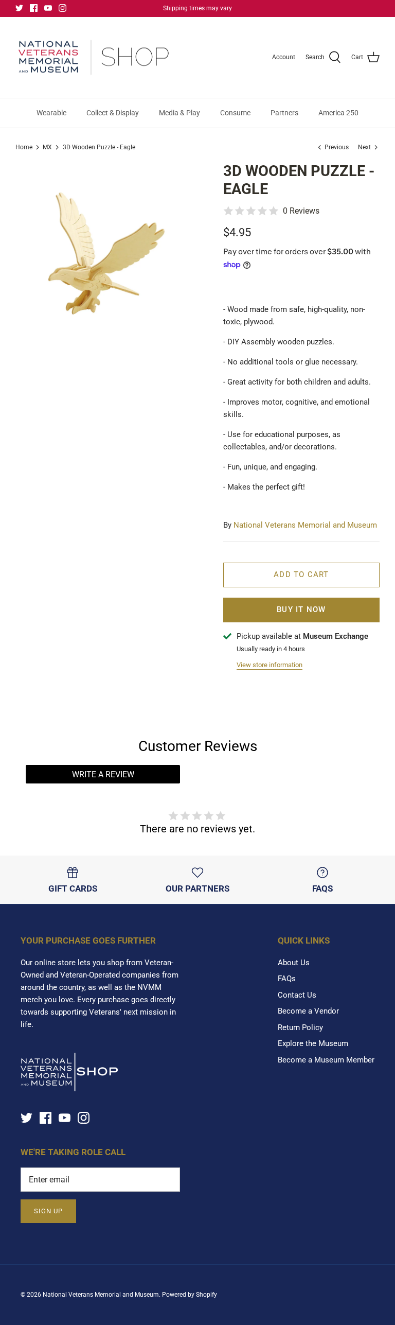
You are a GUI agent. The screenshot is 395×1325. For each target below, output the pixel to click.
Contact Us (297, 995)
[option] (106, 253)
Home (23, 147)
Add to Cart (301, 574)
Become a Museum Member (326, 1060)
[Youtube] (48, 8)
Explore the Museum (313, 1043)
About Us (294, 962)
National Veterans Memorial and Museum (305, 525)
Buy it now (301, 609)
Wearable (51, 113)
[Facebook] (34, 8)
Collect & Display (112, 113)
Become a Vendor (308, 1011)
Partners (284, 113)
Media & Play (179, 113)
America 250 (338, 113)
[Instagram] (62, 8)
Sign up (48, 1211)
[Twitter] (19, 8)
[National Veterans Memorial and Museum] (93, 57)
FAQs (287, 978)
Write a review (103, 774)
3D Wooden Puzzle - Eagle (99, 147)
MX (47, 147)
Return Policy (300, 1027)
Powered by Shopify (189, 1294)
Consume (235, 113)
